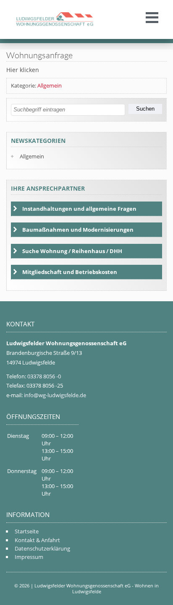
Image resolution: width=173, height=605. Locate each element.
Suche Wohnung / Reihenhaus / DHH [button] (72, 251)
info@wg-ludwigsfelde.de (55, 395)
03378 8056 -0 (44, 376)
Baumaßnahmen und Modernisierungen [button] (78, 229)
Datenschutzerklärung (42, 548)
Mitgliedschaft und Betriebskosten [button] (69, 272)
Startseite (27, 531)
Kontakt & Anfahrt (37, 540)
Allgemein (49, 85)
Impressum (29, 557)
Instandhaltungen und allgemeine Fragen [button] (79, 208)
